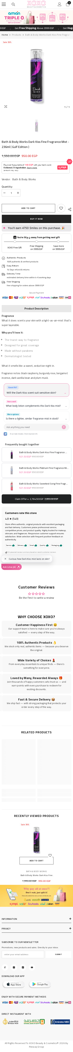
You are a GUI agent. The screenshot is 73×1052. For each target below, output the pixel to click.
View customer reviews (19, 559)
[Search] (13, 4)
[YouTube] (32, 967)
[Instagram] (14, 967)
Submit (58, 954)
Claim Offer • (36, 499)
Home (5, 35)
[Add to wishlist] (50, 855)
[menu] (4, 4)
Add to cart (28, 208)
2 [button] (38, 20)
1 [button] (34, 20)
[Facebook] (5, 967)
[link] (61, 208)
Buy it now (36, 219)
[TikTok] (23, 967)
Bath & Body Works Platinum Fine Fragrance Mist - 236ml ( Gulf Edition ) (44, 468)
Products (16, 35)
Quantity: (7, 186)
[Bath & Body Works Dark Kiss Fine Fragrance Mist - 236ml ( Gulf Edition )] (36, 840)
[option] (36, 17)
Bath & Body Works (24, 179)
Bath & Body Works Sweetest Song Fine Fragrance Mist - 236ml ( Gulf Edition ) (44, 483)
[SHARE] (68, 208)
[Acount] (59, 4)
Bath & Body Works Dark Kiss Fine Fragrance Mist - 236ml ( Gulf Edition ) (44, 452)
